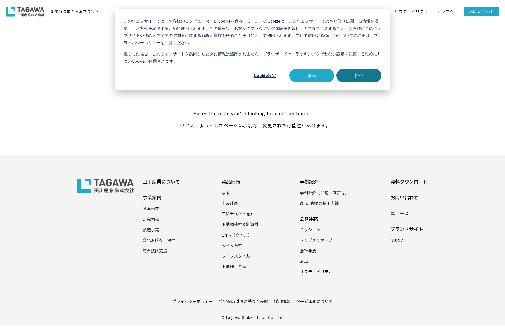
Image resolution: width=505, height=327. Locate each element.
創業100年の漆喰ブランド (74, 12)
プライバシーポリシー (192, 302)
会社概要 (308, 251)
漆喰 (226, 193)
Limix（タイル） (237, 235)
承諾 (312, 75)
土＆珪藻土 (232, 204)
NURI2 (396, 240)
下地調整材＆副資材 (240, 225)
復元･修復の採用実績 (319, 204)
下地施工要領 (234, 267)
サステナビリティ (411, 12)
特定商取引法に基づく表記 (243, 302)
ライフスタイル (236, 256)
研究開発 (151, 219)
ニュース (399, 213)
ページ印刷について (314, 302)
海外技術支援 (155, 251)
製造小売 (151, 230)
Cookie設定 (265, 75)
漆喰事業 (151, 209)
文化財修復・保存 (159, 240)
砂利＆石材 (232, 246)
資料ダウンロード (409, 182)
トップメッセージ (316, 240)
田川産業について (161, 182)
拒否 (359, 75)
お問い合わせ (481, 12)
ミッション (310, 230)
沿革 (304, 261)
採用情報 (282, 302)
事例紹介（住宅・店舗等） (324, 193)
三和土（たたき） (238, 214)
